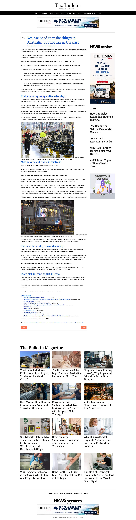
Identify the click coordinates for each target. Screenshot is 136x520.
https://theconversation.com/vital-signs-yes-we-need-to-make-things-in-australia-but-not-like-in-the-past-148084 (55, 323)
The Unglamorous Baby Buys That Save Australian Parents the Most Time (67, 373)
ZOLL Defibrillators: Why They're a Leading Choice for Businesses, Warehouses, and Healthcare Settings (35, 443)
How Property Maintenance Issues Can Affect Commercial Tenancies (66, 441)
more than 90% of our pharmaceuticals (49, 257)
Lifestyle (56, 13)
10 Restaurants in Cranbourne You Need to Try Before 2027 (98, 405)
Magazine (68, 13)
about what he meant (36, 69)
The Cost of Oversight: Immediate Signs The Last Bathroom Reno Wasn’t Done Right (99, 476)
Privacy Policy (63, 493)
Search (99, 13)
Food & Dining (87, 13)
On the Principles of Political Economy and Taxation (62, 101)
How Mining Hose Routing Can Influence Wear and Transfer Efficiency (35, 405)
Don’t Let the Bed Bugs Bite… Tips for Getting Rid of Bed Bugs (67, 475)
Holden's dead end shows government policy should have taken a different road (46, 175)
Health (94, 13)
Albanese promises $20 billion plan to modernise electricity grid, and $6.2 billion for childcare (50, 61)
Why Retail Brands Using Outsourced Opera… (100, 150)
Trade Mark (69, 493)
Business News (44, 13)
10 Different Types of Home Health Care (100, 163)
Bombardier (73, 185)
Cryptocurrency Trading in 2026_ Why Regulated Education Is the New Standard (98, 374)
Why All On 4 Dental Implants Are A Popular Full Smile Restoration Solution (97, 441)
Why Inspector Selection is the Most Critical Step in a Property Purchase (34, 475)
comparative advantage (52, 241)
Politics (80, 13)
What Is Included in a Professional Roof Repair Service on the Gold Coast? (34, 374)
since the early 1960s (26, 193)
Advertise (76, 493)
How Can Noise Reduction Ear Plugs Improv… (101, 116)
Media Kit (86, 493)
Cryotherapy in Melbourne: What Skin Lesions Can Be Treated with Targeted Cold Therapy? (65, 408)
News (51, 13)
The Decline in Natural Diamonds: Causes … (101, 129)
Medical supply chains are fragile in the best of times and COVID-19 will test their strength (49, 263)
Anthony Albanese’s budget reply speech (51, 49)
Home (36, 13)
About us (56, 493)
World (74, 13)
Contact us (50, 493)
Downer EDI (53, 185)
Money (62, 13)
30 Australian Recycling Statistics (101, 140)
